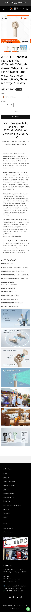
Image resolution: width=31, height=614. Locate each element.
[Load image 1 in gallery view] (7, 48)
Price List (6, 477)
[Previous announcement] (3, 3)
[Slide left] (2, 49)
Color (2, 93)
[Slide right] (29, 49)
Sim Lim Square (8, 572)
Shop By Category (9, 485)
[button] (3, 9)
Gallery (5, 517)
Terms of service (23, 605)
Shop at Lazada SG (9, 528)
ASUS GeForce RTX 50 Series (12, 505)
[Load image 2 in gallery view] (15, 48)
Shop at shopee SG (9, 532)
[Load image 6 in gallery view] (23, 48)
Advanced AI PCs (8, 497)
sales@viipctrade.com (20, 586)
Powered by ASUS (9, 493)
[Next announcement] (28, 3)
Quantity (3, 101)
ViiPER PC (6, 489)
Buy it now (15, 117)
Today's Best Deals (9, 481)
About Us (6, 509)
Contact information (16, 608)
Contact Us (6, 513)
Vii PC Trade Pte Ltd (13, 605)
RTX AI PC (6, 501)
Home (5, 473)
